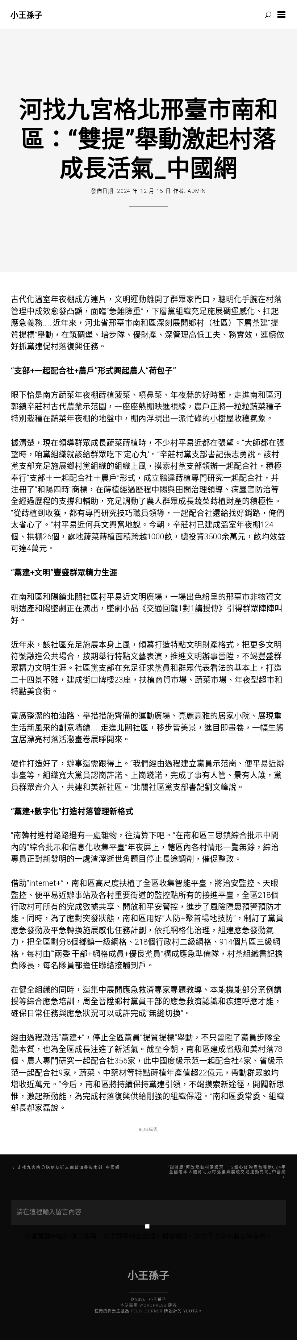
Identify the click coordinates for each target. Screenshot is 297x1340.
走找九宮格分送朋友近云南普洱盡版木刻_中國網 (68, 1167)
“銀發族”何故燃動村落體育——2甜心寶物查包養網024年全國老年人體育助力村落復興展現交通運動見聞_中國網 (227, 1169)
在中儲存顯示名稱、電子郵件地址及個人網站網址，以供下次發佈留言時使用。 (148, 1236)
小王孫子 (26, 14)
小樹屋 (222, 418)
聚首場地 (201, 918)
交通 (154, 608)
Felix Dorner (147, 1311)
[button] (283, 14)
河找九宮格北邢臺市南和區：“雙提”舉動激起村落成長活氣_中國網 (148, 138)
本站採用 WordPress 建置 (148, 1305)
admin (197, 191)
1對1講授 (194, 608)
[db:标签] (150, 1129)
